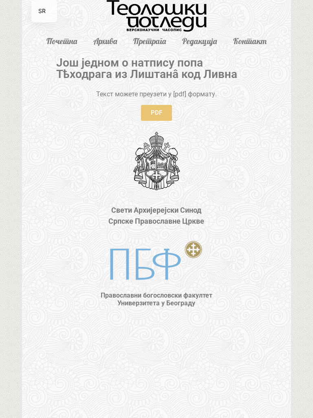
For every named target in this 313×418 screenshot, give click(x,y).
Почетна (61, 41)
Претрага (149, 41)
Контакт (250, 41)
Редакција (199, 41)
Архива (105, 41)
